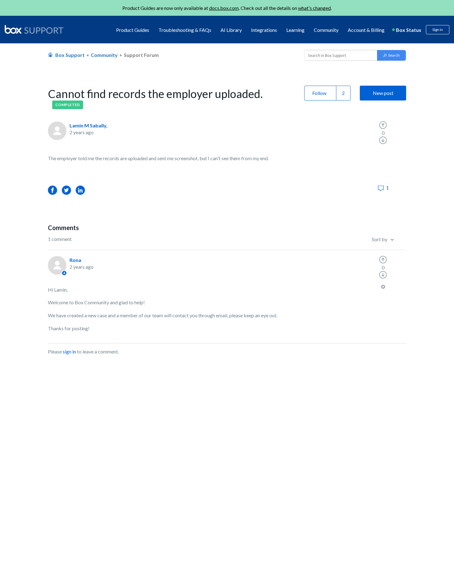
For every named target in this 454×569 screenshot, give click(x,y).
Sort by (380, 239)
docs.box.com (224, 8)
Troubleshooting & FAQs (184, 30)
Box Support (70, 55)
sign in (69, 351)
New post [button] (383, 93)
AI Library (231, 30)
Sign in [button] (437, 29)
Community (326, 30)
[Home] (34, 30)
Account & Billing (366, 30)
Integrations (264, 30)
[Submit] (391, 55)
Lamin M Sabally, (88, 125)
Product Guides (132, 30)
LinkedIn (80, 190)
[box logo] (34, 29)
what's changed (314, 8)
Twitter (66, 190)
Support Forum (141, 55)
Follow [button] (319, 93)
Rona (75, 260)
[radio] (383, 125)
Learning (295, 30)
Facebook (52, 190)
